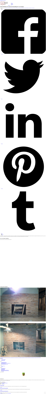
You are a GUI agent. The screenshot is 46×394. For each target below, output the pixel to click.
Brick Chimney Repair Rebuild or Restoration (5, 370)
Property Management (32, 357)
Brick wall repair (7, 357)
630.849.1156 (9, 5)
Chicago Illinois (11, 357)
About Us (12, 3)
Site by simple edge (9, 393)
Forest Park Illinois (19, 357)
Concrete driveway (16, 357)
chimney (14, 357)
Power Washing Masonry (3, 368)
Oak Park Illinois (28, 357)
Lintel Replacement (3, 369)
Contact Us (12, 4)
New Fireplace (26, 357)
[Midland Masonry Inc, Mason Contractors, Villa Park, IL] (3, 377)
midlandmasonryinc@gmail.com (3, 0)
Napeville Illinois (23, 357)
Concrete (2, 366)
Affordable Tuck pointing (3, 357)
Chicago (9, 357)
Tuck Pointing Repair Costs (3, 362)
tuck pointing (35, 357)
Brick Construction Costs (3, 363)
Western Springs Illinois (39, 357)
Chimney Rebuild (2, 385)
